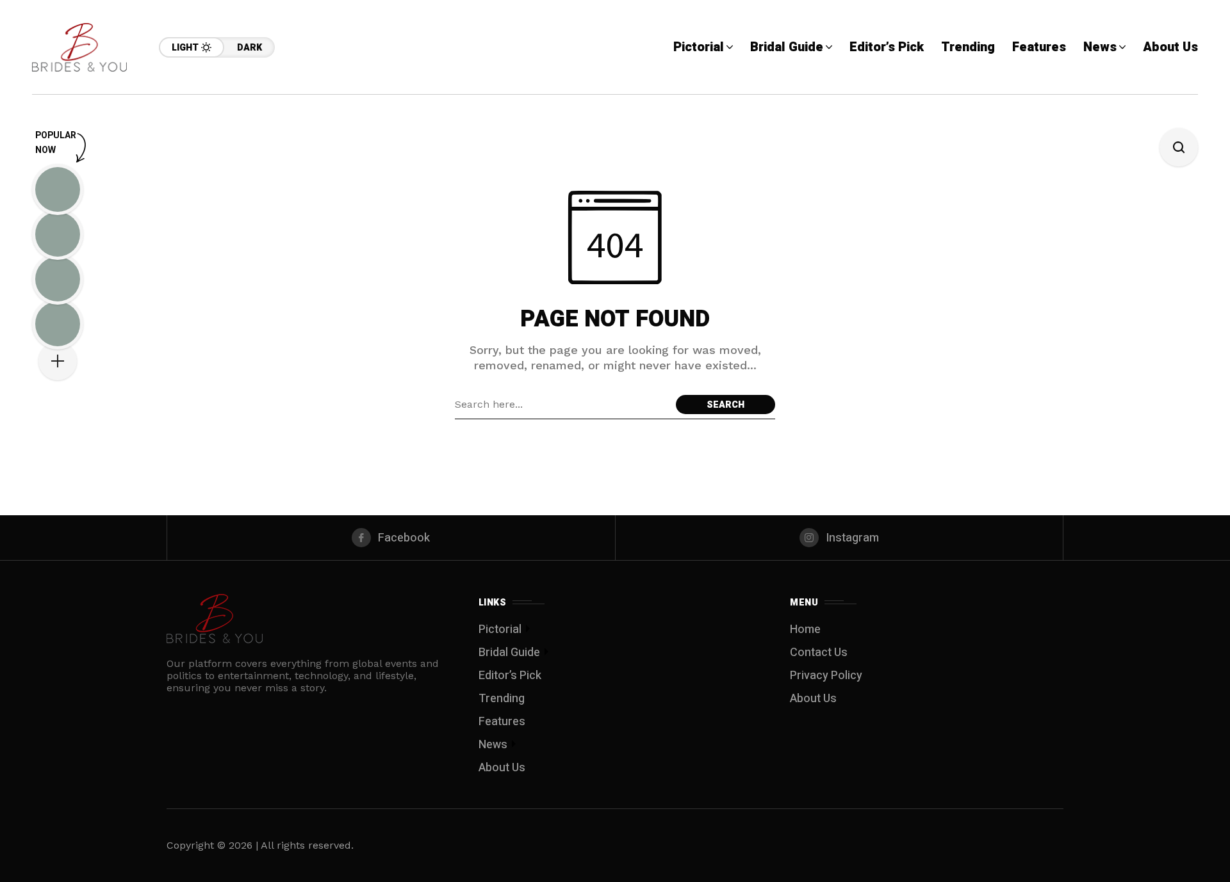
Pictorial (500, 629)
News (493, 744)
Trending (502, 698)
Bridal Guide (509, 652)
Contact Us (819, 652)
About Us (502, 767)
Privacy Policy (826, 675)
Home (805, 629)
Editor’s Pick (510, 675)
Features (502, 721)
